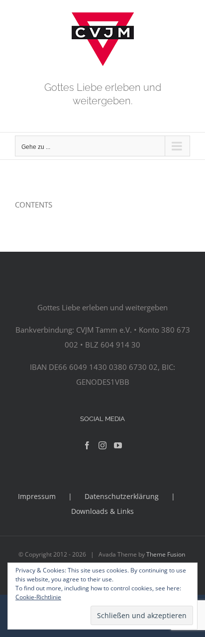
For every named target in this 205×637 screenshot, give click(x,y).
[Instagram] (102, 445)
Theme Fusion (165, 554)
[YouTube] (118, 445)
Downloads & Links (102, 511)
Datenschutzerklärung (122, 496)
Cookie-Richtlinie (38, 597)
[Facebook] (87, 445)
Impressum (37, 496)
